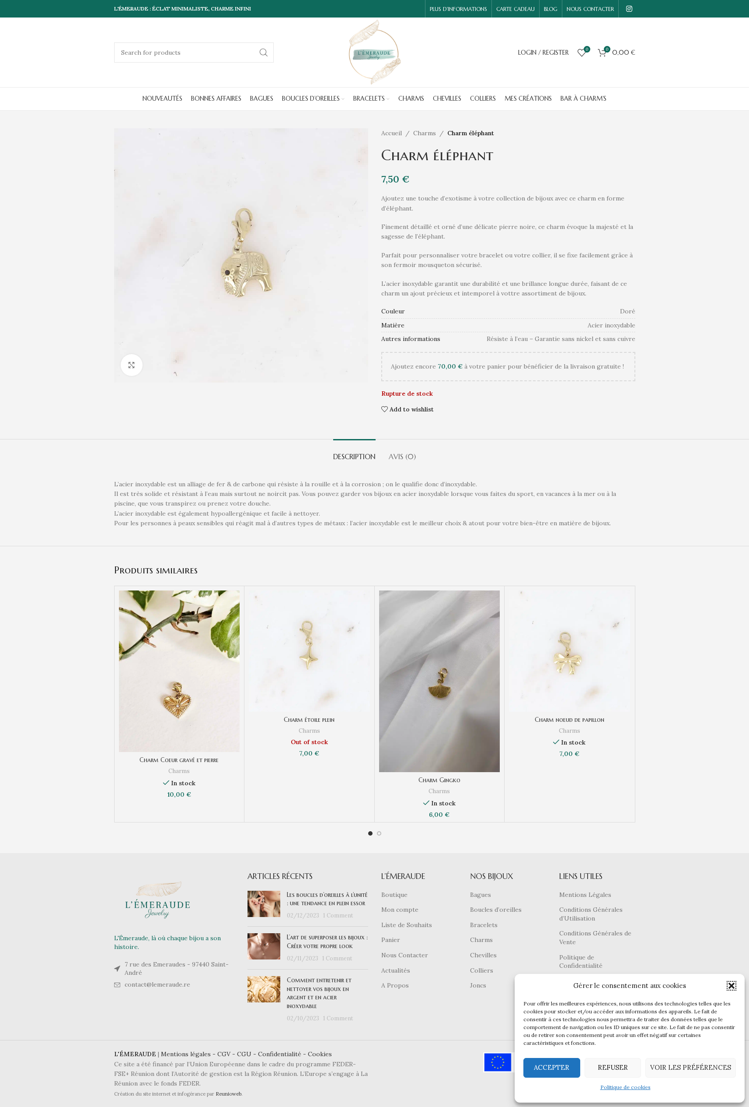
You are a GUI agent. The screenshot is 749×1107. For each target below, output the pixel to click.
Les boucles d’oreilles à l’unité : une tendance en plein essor (327, 899)
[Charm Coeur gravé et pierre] (179, 671)
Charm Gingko (439, 780)
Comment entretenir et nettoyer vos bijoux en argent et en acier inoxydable (319, 993)
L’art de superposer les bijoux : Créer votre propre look (327, 941)
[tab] (354, 452)
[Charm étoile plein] (309, 651)
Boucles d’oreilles (496, 910)
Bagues (480, 895)
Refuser (613, 1067)
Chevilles (483, 955)
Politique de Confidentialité (581, 961)
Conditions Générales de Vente (595, 937)
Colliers (481, 970)
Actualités (395, 970)
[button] (731, 985)
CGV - (227, 1054)
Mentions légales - (189, 1054)
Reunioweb (228, 1094)
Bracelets (484, 925)
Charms (424, 133)
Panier (390, 940)
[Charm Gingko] (439, 681)
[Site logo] (374, 52)
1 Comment (338, 915)
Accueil (391, 133)
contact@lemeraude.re (157, 984)
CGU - (247, 1054)
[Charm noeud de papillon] (569, 651)
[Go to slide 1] (370, 833)
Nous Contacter (404, 955)
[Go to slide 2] (379, 833)
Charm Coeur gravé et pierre (179, 760)
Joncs (478, 985)
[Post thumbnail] (263, 905)
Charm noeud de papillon (569, 720)
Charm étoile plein (309, 720)
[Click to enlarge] (132, 365)
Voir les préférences (690, 1067)
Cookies (320, 1054)
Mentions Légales (585, 895)
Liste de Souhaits (406, 925)
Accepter (551, 1067)
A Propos (395, 985)
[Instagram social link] (629, 8)
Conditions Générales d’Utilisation (591, 914)
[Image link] (158, 899)
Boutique (394, 895)
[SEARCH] (264, 52)
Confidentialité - (283, 1054)
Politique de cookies (625, 1087)
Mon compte (399, 910)
